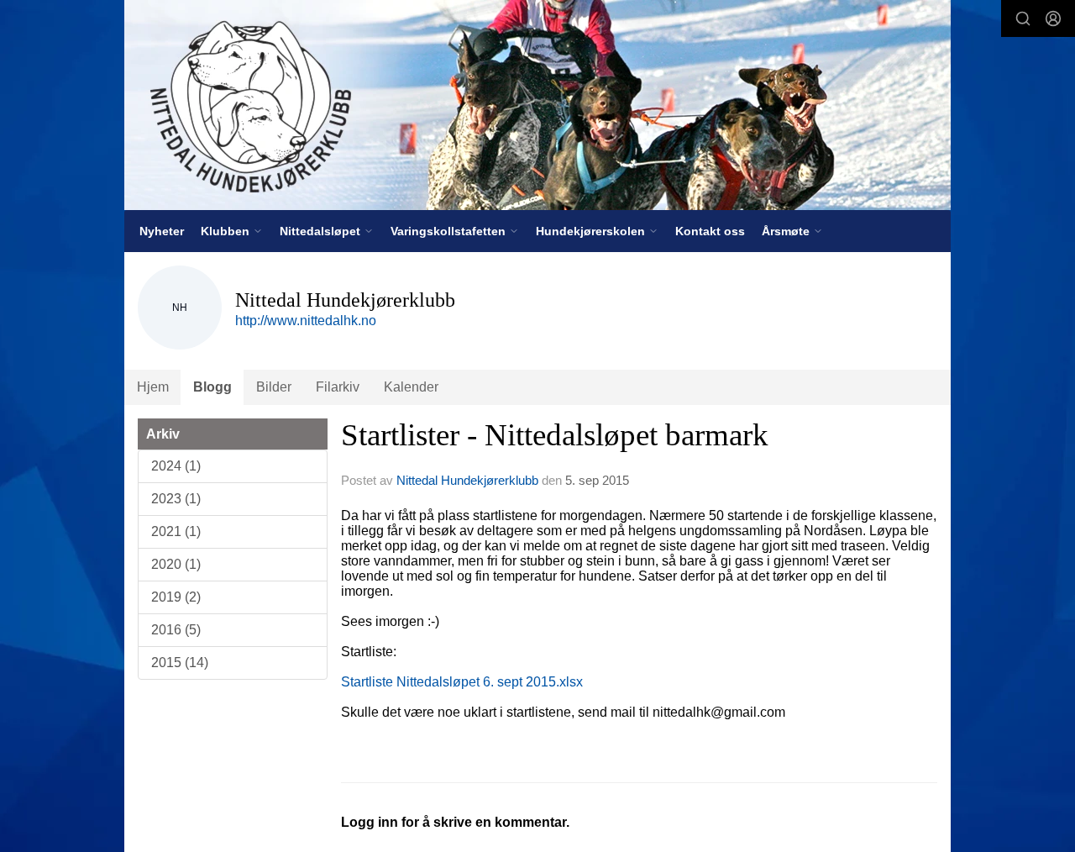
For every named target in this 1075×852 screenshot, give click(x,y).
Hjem (153, 387)
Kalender (411, 387)
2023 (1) (176, 499)
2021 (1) (176, 531)
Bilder (273, 387)
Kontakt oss (710, 231)
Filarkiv (337, 387)
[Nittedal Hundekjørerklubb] (537, 105)
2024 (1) (176, 466)
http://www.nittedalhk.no (305, 320)
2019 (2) (176, 597)
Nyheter (161, 231)
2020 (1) (176, 564)
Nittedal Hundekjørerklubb (467, 480)
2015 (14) (179, 662)
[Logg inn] (1053, 18)
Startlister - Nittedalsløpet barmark (554, 435)
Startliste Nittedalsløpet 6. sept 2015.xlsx (462, 682)
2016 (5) (176, 630)
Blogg (212, 387)
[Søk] (1023, 18)
